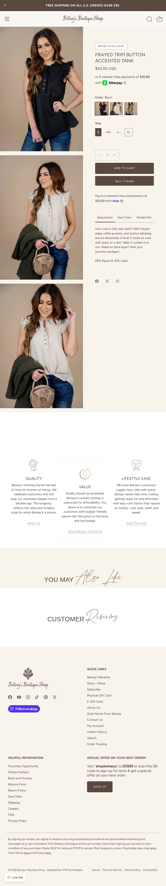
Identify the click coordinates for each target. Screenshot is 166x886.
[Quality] (33, 465)
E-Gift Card (95, 701)
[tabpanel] (124, 249)
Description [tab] (105, 217)
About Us (33, 523)
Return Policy (17, 790)
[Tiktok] (37, 697)
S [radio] (98, 132)
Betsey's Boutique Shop (31, 869)
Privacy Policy (17, 821)
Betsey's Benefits (98, 677)
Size (98, 123)
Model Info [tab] (144, 217)
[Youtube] (19, 697)
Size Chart (15, 796)
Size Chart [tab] (124, 217)
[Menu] (7, 18)
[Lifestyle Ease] (136, 465)
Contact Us (95, 720)
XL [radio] (128, 132)
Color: (103, 97)
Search (91, 738)
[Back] (5, 5)
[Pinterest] (46, 697)
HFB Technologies (72, 869)
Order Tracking (97, 744)
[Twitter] (55, 697)
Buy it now (124, 181)
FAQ (11, 815)
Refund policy (132, 869)
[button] (41, 89)
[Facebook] (10, 697)
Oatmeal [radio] (116, 108)
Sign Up (99, 786)
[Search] (149, 19)
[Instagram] (28, 697)
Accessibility (150, 869)
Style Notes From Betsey (104, 714)
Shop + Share (96, 683)
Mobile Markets (18, 772)
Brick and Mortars (20, 778)
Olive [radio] (130, 108)
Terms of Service (112, 869)
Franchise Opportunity (23, 766)
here (27, 853)
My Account (95, 726)
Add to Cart (124, 168)
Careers (13, 808)
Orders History (97, 732)
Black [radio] (101, 108)
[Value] (85, 473)
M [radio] (108, 132)
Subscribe (93, 689)
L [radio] (118, 132)
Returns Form (17, 784)
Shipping (14, 802)
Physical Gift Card (99, 695)
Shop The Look (136, 523)
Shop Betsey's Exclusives (85, 531)
